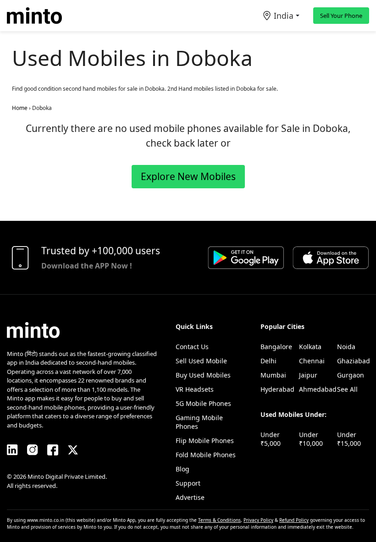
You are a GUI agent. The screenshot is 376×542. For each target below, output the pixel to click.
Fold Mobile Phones (206, 454)
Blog (182, 469)
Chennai (312, 360)
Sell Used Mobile (201, 360)
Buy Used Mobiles (203, 375)
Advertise (190, 497)
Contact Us (192, 346)
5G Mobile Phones (203, 403)
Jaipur (308, 375)
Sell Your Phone (341, 15)
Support (188, 483)
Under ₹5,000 (270, 439)
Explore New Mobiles (188, 176)
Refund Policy (294, 520)
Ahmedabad (318, 389)
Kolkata (310, 346)
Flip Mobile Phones (205, 440)
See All (347, 389)
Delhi (268, 360)
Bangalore (276, 346)
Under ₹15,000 (349, 439)
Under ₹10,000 (311, 439)
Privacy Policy (258, 520)
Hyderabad (277, 389)
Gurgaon (350, 375)
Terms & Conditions (219, 520)
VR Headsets (195, 389)
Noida (346, 346)
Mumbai (273, 375)
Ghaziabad (353, 360)
